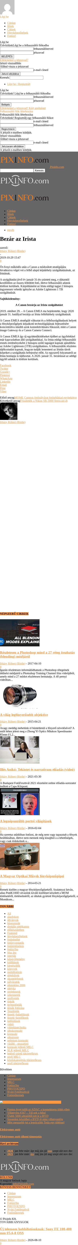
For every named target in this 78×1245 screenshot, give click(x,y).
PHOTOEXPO (16, 1088)
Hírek (10, 26)
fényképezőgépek (17, 936)
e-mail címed (41, 69)
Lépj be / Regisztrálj (18, 84)
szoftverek (13, 998)
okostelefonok (15, 978)
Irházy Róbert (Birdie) (12, 251)
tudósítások (13, 1020)
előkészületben (15, 929)
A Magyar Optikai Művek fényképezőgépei (32, 876)
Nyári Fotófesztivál (18, 1091)
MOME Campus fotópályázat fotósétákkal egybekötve (45, 397)
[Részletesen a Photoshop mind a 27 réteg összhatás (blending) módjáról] (20, 645)
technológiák (14, 1004)
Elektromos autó (10, 1129)
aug (50, 1150)
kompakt (12, 1034)
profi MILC (14, 1056)
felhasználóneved (43, 48)
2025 (10, 1154)
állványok (13, 920)
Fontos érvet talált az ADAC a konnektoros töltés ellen (38, 1109)
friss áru (11, 952)
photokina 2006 (16, 985)
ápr (32, 1154)
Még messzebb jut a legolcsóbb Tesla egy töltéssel (35, 1122)
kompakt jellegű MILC (20, 1047)
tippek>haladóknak (18, 1014)
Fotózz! (11, 35)
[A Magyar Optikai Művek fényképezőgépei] (20, 869)
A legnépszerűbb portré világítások (26, 821)
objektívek (13, 975)
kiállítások (13, 962)
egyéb (10, 230)
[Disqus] (39, 469)
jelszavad (39, 52)
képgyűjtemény (16, 959)
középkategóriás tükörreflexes (24, 1060)
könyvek (12, 968)
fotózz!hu (12, 949)
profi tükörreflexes (17, 1063)
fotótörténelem (15, 946)
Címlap (11, 22)
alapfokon (13, 916)
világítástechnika (16, 1027)
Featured (12, 933)
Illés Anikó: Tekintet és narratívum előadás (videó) (37, 769)
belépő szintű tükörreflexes (22, 1053)
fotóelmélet (13, 939)
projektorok (13, 991)
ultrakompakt (14, 1030)
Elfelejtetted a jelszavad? (14, 60)
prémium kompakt (17, 1040)
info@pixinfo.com (23, 1183)
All (9, 913)
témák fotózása (15, 1007)
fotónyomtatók (15, 942)
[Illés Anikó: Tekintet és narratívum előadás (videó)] (20, 762)
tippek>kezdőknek (17, 1017)
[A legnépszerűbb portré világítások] (20, 814)
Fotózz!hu (13, 1085)
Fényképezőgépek (17, 32)
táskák (11, 1001)
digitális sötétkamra (18, 926)
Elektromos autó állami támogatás (21, 1136)
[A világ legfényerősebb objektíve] (20, 707)
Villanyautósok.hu (50, 1102)
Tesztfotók (13, 1011)
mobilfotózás (14, 972)
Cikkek (11, 29)
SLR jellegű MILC (18, 1050)
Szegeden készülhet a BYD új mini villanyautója (35, 1119)
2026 (10, 1150)
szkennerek (13, 994)
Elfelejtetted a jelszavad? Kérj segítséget (23, 108)
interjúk (11, 955)
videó (10, 1024)
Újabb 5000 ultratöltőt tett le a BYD (27, 1115)
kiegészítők (13, 965)
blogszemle (13, 923)
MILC (11, 1082)
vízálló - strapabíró (17, 1043)
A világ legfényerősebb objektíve (24, 715)
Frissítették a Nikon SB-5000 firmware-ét (43, 400)
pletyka (11, 988)
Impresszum (14, 1078)
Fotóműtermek (15, 1095)
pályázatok (13, 981)
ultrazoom (13, 1037)
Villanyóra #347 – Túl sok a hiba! (26, 1112)
